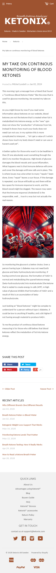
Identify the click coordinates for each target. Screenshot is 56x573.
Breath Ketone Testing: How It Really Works (22, 445)
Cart (51, 4)
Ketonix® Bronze (28, 506)
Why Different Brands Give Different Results (22, 405)
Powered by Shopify (39, 553)
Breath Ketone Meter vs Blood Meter (19, 415)
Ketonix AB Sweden (21, 553)
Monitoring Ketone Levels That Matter (20, 435)
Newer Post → (47, 389)
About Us (28, 485)
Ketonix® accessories (28, 511)
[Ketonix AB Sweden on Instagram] (32, 540)
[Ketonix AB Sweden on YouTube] (40, 540)
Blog (28, 493)
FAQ (28, 502)
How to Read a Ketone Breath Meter (19, 455)
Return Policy (28, 515)
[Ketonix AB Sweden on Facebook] (23, 540)
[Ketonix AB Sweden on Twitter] (15, 540)
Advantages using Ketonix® (28, 489)
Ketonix (16, 42)
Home (4, 42)
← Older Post (8, 389)
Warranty (28, 519)
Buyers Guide (28, 498)
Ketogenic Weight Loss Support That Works (22, 425)
